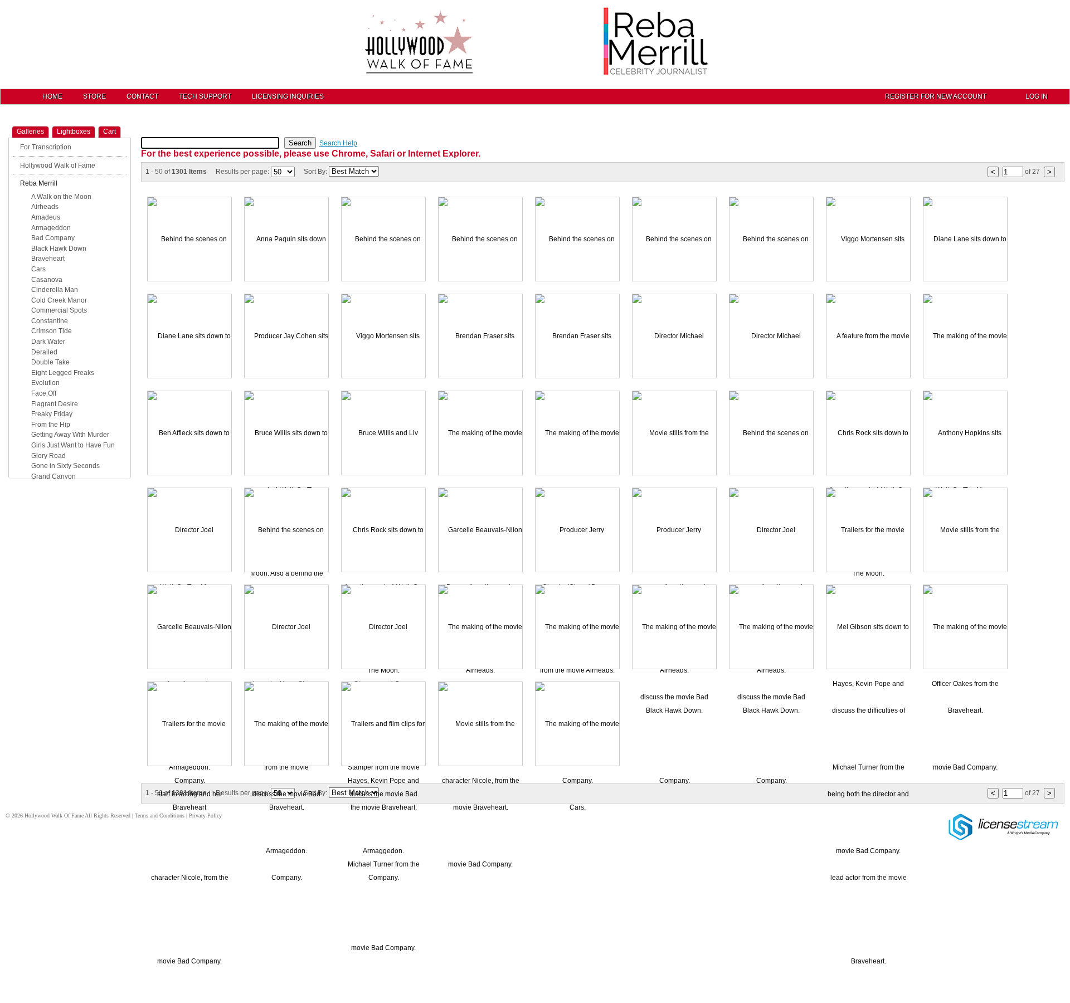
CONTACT (142, 96)
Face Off (43, 393)
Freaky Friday (51, 414)
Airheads (45, 207)
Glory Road (48, 456)
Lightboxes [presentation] (73, 131)
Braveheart (48, 258)
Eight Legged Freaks (62, 373)
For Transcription (45, 147)
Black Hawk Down (58, 248)
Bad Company (53, 238)
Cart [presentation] (109, 131)
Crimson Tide (51, 331)
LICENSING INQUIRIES (288, 96)
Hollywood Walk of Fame (57, 165)
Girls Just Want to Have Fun (73, 445)
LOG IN (1036, 96)
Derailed (44, 352)
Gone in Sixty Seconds (65, 466)
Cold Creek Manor (59, 300)
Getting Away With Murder (70, 435)
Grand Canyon (53, 476)
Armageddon (51, 228)
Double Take (50, 362)
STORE (94, 96)
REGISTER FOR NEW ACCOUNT (935, 96)
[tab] (30, 132)
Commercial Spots (59, 310)
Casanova (46, 280)
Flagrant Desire (54, 404)
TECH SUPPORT (205, 96)
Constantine (49, 321)
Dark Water (48, 341)
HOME (52, 96)
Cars (38, 269)
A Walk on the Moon (61, 197)
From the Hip (50, 425)
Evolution (45, 383)
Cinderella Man (54, 290)
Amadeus (45, 217)
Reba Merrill (38, 183)
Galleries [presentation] (30, 131)
